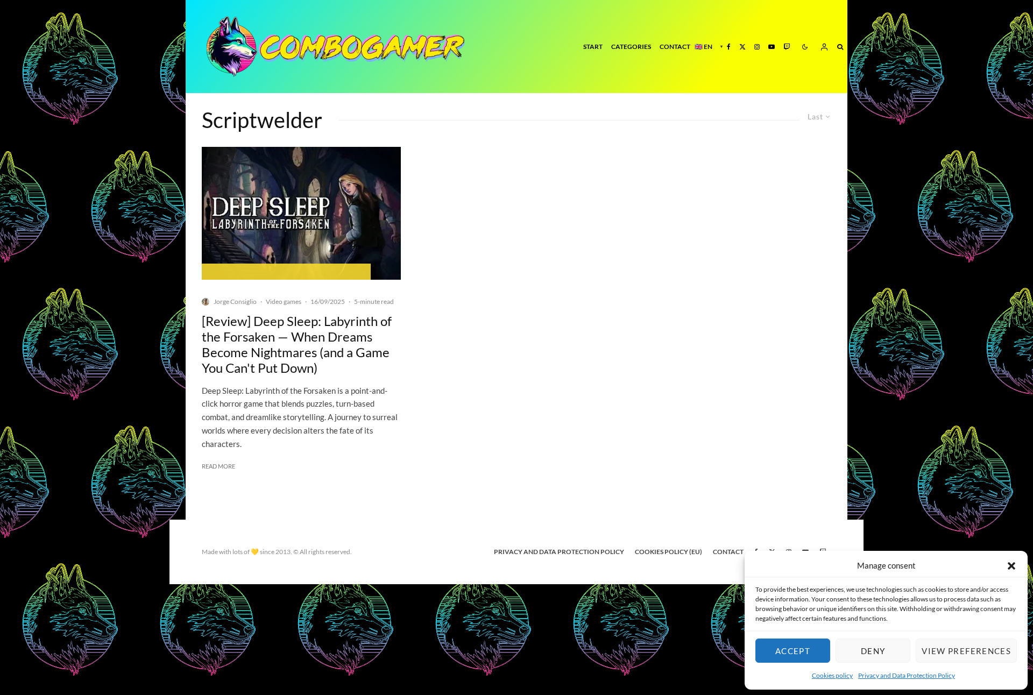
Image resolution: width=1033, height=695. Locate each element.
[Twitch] (786, 46)
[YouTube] (771, 46)
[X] (742, 46)
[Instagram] (757, 46)
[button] (1011, 566)
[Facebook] (729, 46)
